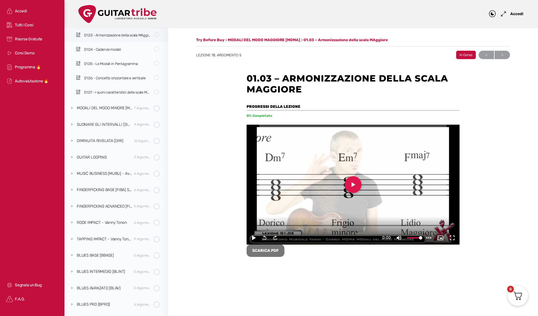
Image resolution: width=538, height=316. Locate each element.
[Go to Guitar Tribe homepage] (117, 13)
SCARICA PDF (265, 250)
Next (502, 55)
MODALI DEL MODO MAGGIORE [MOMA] (264, 40)
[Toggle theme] (492, 14)
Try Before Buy (210, 40)
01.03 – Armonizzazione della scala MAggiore (345, 40)
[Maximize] (502, 14)
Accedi (516, 13)
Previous (486, 55)
